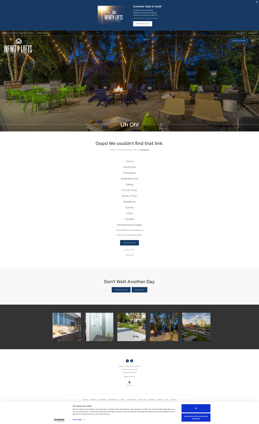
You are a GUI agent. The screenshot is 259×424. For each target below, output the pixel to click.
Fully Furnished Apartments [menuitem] (129, 235)
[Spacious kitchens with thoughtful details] (67, 327)
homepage (144, 150)
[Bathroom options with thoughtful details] (99, 327)
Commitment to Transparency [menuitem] (129, 230)
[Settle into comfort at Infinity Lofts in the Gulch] (164, 327)
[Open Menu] (253, 41)
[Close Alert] (257, 2)
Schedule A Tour (143, 24)
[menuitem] (129, 161)
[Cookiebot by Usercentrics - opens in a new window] (59, 420)
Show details (77, 419)
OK (196, 408)
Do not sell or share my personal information (196, 417)
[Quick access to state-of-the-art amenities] (131, 327)
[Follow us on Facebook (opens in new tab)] (127, 360)
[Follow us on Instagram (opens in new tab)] (131, 360)
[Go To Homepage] (18, 46)
